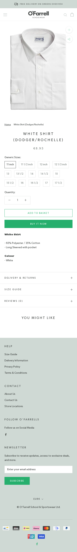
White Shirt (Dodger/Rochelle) (29, 124)
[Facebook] (5, 434)
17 (46, 183)
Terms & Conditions (15, 373)
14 (31, 174)
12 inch (43, 164)
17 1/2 (58, 183)
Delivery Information (16, 360)
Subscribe (17, 481)
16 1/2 (34, 183)
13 (8, 174)
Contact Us (10, 400)
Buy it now (38, 224)
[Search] (65, 14)
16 (22, 183)
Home (7, 124)
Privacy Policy (12, 366)
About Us (9, 394)
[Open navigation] (5, 14)
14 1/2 (44, 174)
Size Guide (13, 289)
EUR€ (36, 499)
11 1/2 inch (27, 164)
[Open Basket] (72, 14)
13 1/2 (19, 174)
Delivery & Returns (20, 278)
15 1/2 (10, 183)
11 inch (10, 164)
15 (56, 174)
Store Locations (13, 406)
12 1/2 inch (61, 164)
